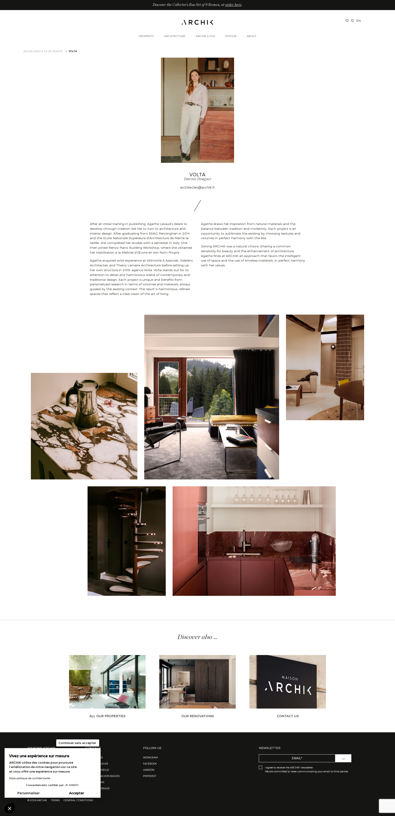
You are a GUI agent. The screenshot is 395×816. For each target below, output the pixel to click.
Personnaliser (28, 793)
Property (146, 35)
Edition (230, 35)
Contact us (288, 716)
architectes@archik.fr (197, 187)
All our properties (107, 716)
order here (233, 5)
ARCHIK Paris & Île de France (42, 51)
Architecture (174, 35)
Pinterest (149, 775)
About (251, 35)
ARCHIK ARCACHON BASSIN (102, 775)
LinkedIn (148, 769)
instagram (150, 757)
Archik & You (205, 35)
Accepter (76, 793)
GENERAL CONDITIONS (78, 800)
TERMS (55, 800)
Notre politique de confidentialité (29, 778)
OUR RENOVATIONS (197, 716)
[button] (9, 808)
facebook (150, 763)
